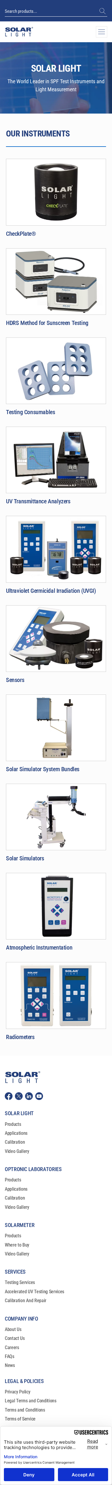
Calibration (15, 1142)
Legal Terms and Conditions (30, 1401)
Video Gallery (17, 1151)
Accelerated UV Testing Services (34, 1291)
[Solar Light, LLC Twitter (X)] (19, 1096)
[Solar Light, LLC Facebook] (9, 1096)
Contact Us (15, 1338)
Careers (12, 1347)
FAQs (9, 1356)
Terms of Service (20, 1419)
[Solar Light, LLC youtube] (39, 1096)
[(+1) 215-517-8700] (103, 11)
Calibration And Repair (25, 1300)
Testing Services (20, 1282)
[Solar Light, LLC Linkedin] (29, 1096)
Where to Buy (17, 1245)
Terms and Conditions (25, 1410)
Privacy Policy (17, 1392)
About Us (13, 1329)
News (10, 1365)
